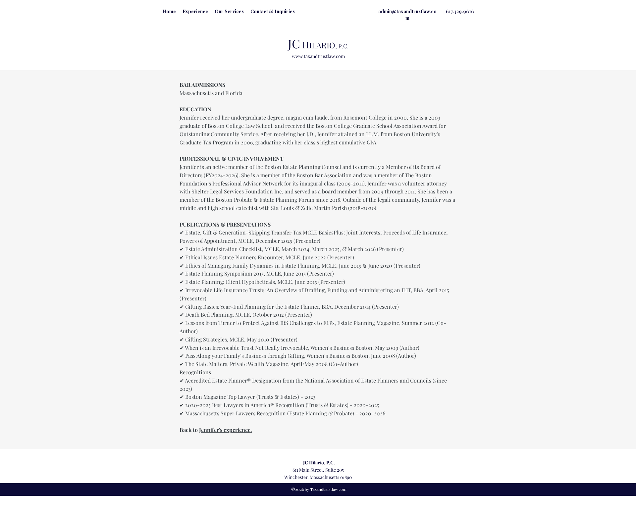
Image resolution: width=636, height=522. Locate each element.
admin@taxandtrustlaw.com (407, 14)
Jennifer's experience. (225, 429)
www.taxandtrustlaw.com (318, 56)
